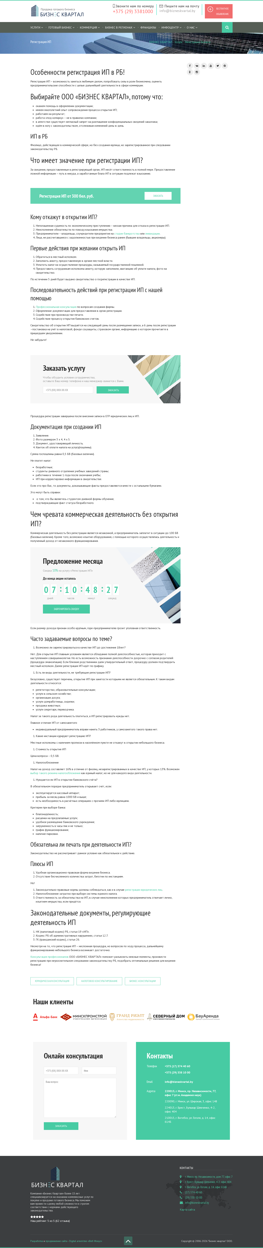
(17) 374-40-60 (193, 1192)
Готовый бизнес (60, 27)
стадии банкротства (127, 233)
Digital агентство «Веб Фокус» (85, 1241)
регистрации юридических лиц (143, 889)
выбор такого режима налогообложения (55, 773)
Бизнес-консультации (143, 981)
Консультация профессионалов (49, 956)
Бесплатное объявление (222, 11)
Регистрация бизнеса (197, 42)
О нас (191, 27)
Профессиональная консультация (56, 307)
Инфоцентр (170, 27)
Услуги (178, 42)
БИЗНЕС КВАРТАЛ (160, 42)
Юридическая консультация (52, 981)
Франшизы (148, 27)
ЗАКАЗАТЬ (158, 195)
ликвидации (152, 233)
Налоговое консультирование (99, 981)
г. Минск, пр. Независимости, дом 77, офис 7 (209, 1177)
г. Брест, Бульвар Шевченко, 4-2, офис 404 (208, 1182)
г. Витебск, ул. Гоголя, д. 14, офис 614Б (206, 1187)
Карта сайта (187, 1209)
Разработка (36, 1241)
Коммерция (88, 27)
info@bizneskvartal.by (177, 10)
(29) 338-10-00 (193, 1197)
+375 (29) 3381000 (133, 11)
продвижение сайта (56, 1241)
